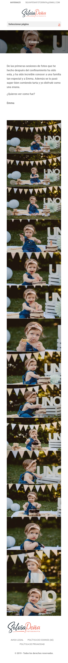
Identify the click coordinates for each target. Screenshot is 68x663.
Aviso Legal (17, 640)
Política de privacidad (32, 644)
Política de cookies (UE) (41, 640)
